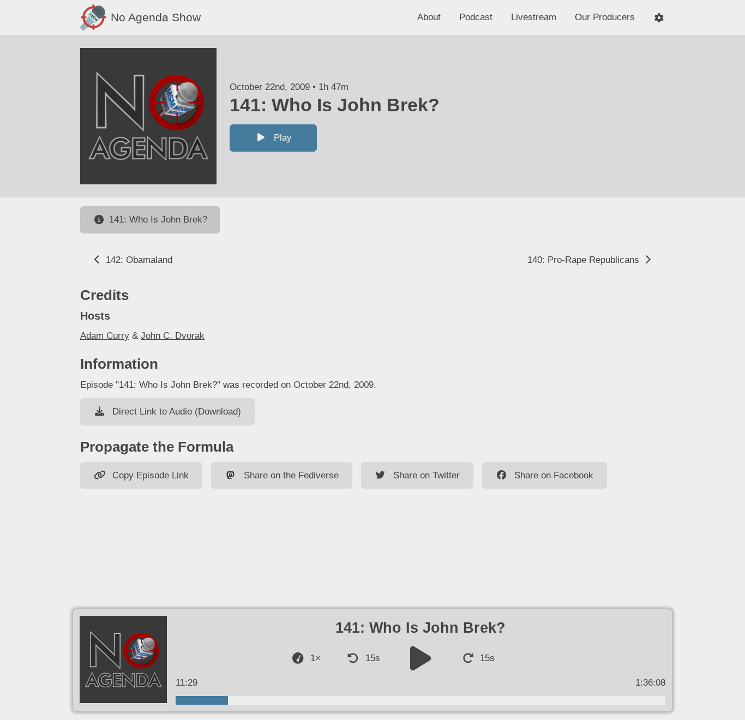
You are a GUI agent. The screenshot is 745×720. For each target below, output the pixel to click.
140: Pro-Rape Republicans (584, 260)
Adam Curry (104, 336)
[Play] (420, 658)
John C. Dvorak (173, 336)
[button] (659, 18)
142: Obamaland (137, 260)
